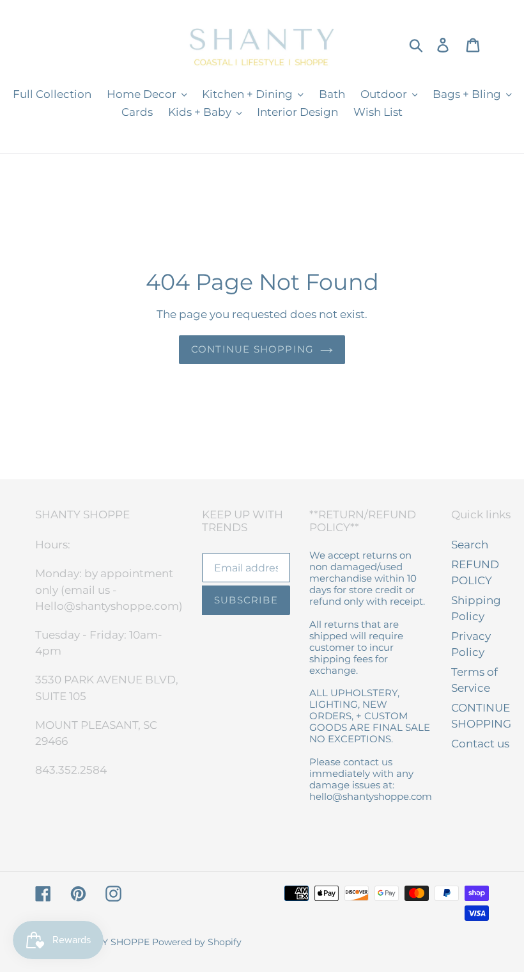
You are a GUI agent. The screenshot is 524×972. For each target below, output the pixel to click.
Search (469, 544)
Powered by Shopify (197, 942)
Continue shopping (252, 349)
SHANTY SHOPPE (110, 942)
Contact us (480, 743)
